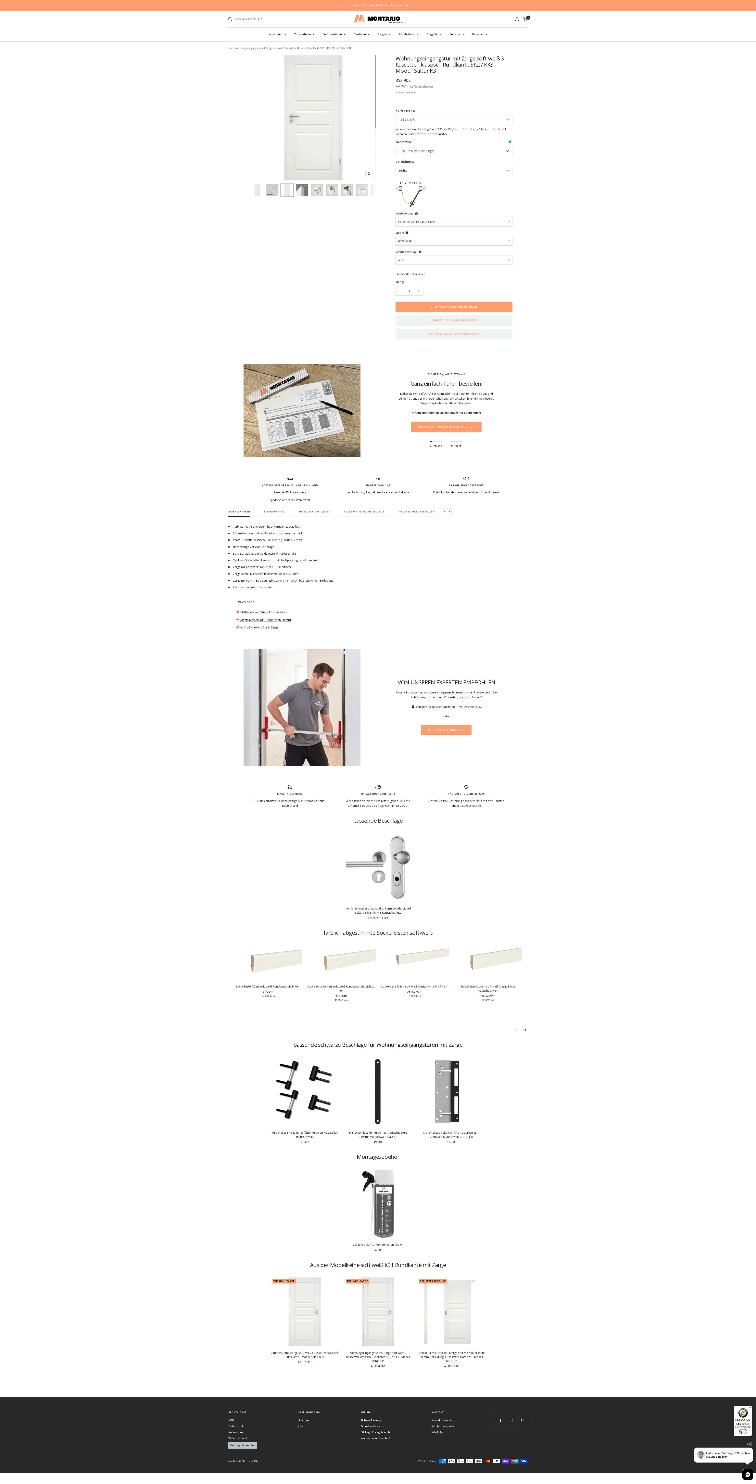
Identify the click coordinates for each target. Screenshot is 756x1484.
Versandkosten (423, 86)
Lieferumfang (274, 511)
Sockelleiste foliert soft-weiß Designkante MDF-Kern (414, 986)
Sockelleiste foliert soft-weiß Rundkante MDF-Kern (268, 986)
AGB (231, 1420)
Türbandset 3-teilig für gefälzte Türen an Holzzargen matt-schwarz (304, 1135)
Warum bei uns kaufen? (375, 1438)
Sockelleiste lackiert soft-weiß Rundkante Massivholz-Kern (341, 988)
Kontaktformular (442, 1420)
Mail (425, 398)
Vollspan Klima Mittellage (364, 511)
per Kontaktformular (446, 730)
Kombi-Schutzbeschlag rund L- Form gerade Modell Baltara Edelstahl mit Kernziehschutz (378, 910)
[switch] (743, 1431)
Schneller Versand (372, 1426)
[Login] (517, 19)
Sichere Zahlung (371, 1420)
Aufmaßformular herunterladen (446, 426)
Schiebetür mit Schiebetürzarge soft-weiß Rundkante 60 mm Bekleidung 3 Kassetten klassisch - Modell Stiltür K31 (451, 1357)
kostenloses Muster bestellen (454, 333)
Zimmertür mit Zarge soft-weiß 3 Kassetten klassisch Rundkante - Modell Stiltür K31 (305, 1355)
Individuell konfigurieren (454, 320)
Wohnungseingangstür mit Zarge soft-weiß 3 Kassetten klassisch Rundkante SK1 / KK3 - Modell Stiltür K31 (378, 1357)
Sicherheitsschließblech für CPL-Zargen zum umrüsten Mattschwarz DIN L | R (451, 1135)
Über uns (303, 1420)
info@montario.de (443, 1426)
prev (517, 1030)
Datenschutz (236, 1426)
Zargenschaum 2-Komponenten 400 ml (378, 1244)
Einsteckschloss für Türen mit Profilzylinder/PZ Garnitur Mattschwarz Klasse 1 (378, 1135)
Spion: (400, 233)
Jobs (300, 1426)
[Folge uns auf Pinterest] (522, 1420)
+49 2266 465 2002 (469, 707)
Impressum (235, 1432)
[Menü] (749, 1408)
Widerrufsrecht (237, 1438)
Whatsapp (442, 398)
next (525, 1030)
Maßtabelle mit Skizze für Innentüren (263, 612)
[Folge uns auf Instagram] (511, 1420)
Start (230, 48)
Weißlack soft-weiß (314, 511)
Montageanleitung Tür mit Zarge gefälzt (265, 620)
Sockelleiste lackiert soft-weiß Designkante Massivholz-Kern (488, 988)
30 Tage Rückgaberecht (376, 1432)
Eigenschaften (239, 511)
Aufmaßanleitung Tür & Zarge (258, 627)
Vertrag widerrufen (243, 1445)
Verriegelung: (404, 213)
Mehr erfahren (398, 5)
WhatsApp (438, 1432)
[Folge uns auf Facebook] (500, 1420)
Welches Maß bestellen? (417, 511)
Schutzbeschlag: (406, 252)
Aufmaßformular (447, 393)
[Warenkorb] (525, 19)
